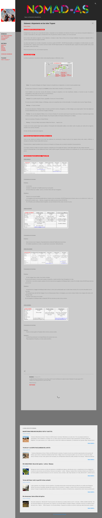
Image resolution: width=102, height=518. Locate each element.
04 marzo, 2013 (37, 376)
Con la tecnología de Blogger (59, 514)
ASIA (2, 46)
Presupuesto (4, 38)
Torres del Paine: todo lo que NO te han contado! (37, 480)
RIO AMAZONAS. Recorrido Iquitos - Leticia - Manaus (38, 464)
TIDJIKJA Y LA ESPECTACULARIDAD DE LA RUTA (36, 447)
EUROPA (3, 49)
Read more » (91, 443)
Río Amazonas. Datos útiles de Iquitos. (34, 496)
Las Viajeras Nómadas (6, 35)
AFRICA (3, 47)
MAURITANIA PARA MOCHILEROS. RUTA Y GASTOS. (38, 431)
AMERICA (3, 45)
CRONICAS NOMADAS (6, 54)
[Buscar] (95, 4)
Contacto (3, 39)
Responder (32, 384)
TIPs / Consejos (5, 37)
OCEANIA (3, 50)
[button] (93, 23)
